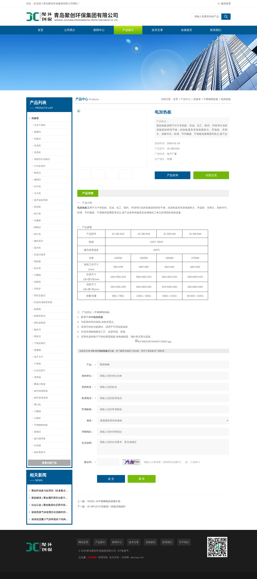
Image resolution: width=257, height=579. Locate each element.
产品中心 (186, 99)
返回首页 (226, 3)
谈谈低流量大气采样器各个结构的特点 (50, 519)
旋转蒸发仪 (39, 452)
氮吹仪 (37, 329)
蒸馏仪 (37, 431)
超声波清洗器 (41, 397)
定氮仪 (37, 138)
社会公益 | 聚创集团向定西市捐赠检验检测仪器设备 (50, 505)
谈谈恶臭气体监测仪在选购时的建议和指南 (50, 512)
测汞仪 (37, 336)
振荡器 (37, 309)
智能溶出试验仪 (42, 159)
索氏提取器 (39, 322)
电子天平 (38, 356)
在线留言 (186, 29)
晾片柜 (37, 213)
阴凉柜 (37, 207)
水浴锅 (37, 445)
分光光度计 (39, 370)
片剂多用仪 (39, 166)
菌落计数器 (39, 384)
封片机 (37, 186)
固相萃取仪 (39, 316)
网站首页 (83, 542)
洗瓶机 (37, 281)
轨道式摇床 (39, 254)
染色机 (37, 145)
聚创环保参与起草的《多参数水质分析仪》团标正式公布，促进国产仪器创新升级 (50, 490)
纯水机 (37, 268)
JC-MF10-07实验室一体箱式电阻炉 (106, 506)
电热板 (37, 261)
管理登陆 (103, 557)
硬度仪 (37, 172)
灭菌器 (37, 275)
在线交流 (211, 175)
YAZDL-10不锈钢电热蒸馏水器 (103, 501)
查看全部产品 (49, 462)
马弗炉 (37, 418)
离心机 (37, 404)
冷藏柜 (37, 220)
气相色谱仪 (39, 343)
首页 (40, 29)
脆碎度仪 (38, 241)
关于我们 (184, 542)
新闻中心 (99, 29)
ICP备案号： (124, 550)
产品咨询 (172, 175)
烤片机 (37, 234)
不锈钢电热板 (41, 425)
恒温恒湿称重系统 (43, 302)
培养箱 (37, 377)
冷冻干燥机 (39, 125)
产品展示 (128, 29)
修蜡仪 (37, 179)
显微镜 (37, 350)
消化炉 (37, 288)
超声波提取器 (41, 391)
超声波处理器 (41, 200)
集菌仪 (37, 132)
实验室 (35, 118)
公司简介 (69, 29)
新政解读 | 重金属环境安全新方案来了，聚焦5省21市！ (50, 497)
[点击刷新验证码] (131, 462)
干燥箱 (37, 363)
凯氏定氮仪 (39, 295)
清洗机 (37, 152)
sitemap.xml (137, 557)
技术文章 (157, 29)
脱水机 (37, 247)
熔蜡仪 (37, 227)
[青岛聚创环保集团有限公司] (78, 16)
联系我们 (215, 29)
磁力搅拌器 (39, 438)
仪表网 (125, 557)
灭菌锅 (37, 411)
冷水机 (37, 193)
